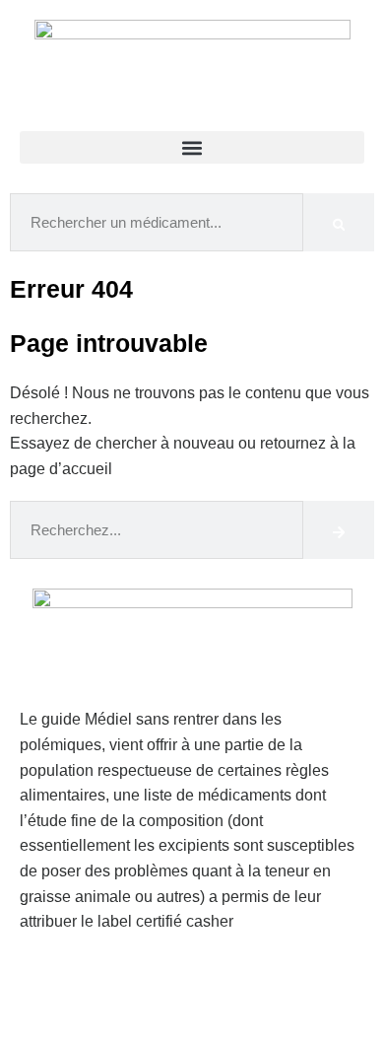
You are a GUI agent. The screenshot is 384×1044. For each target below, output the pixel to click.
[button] (192, 147)
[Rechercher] (338, 222)
